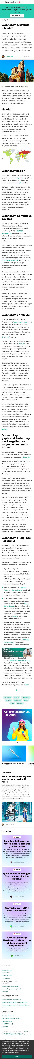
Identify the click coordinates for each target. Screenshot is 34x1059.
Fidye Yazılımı (7, 20)
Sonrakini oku (7, 772)
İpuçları (18, 837)
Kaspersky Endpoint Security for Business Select (15, 1002)
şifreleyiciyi (19, 183)
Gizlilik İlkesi (27, 1031)
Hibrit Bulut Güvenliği (7, 1023)
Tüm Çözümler (6, 978)
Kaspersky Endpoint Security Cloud (11, 989)
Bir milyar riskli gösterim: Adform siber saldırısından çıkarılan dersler (17, 844)
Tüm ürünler (5, 991)
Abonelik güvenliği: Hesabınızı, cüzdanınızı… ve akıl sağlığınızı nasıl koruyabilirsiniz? (17, 941)
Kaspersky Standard (7, 970)
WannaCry (20, 703)
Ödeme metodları (28, 1034)
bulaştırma (19, 178)
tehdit (26, 700)
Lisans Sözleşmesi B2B (8, 1034)
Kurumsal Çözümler (8, 1011)
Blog (21, 1039)
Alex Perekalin (9, 56)
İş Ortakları (16, 1039)
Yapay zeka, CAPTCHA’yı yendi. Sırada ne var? (17, 909)
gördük (4, 429)
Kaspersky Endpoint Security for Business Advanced (16, 1005)
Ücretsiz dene (17, 16)
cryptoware (7, 697)
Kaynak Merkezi (27, 1039)
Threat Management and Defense (11, 1018)
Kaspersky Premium (7, 975)
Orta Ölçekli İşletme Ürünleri (10, 995)
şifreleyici (8, 700)
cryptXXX (16, 697)
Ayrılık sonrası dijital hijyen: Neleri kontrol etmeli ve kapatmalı (17, 876)
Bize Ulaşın (4, 1039)
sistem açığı (17, 700)
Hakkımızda (10, 1039)
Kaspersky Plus (6, 972)
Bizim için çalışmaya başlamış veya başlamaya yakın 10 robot (16, 779)
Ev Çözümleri (6, 966)
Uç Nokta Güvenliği (7, 1021)
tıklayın (21, 344)
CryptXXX (5, 337)
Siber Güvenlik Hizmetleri (8, 1016)
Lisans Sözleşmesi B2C (19, 1033)
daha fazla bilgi (6, 1052)
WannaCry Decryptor (21, 322)
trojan (12, 703)
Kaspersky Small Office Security (10, 986)
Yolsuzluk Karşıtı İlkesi (7, 1033)
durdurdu (26, 457)
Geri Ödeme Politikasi (18, 1034)
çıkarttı (15, 616)
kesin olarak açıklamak (10, 260)
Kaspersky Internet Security (20, 660)
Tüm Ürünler (5, 1026)
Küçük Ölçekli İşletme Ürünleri (11, 982)
